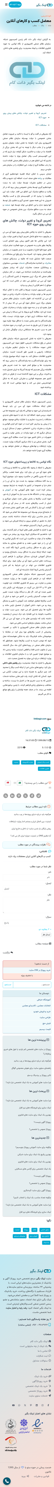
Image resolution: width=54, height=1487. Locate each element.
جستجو (8, 984)
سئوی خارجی (45, 1230)
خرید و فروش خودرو (42, 1011)
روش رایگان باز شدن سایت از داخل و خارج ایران (31, 828)
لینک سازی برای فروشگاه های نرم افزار (35, 1107)
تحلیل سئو (45, 1236)
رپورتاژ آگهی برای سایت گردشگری (37, 1190)
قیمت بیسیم (45, 1029)
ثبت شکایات (42, 1356)
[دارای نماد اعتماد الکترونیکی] (37, 1426)
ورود (23, 1476)
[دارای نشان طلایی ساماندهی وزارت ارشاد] (10, 1426)
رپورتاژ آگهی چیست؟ (42, 1122)
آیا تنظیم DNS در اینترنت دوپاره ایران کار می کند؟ (31, 835)
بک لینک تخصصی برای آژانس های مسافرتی (33, 1169)
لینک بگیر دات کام (39, 1341)
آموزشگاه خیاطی (44, 999)
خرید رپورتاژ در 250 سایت (39, 970)
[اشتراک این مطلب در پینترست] (19, 796)
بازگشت (7, 953)
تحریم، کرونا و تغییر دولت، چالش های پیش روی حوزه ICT (24, 115)
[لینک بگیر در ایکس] (25, 1405)
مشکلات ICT (41, 125)
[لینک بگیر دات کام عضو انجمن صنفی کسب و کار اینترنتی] (24, 1426)
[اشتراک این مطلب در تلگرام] (39, 796)
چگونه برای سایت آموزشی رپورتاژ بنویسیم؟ (33, 1147)
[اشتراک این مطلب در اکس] (26, 796)
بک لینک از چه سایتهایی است (34, 1346)
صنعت (7, 205)
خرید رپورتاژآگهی (40, 1381)
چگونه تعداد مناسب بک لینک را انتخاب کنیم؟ (32, 1197)
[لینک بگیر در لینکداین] (37, 1405)
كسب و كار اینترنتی (43, 762)
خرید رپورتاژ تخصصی (38, 1391)
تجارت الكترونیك (27, 762)
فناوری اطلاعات (44, 768)
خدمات (22, 263)
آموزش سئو (33, 1236)
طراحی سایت (45, 1017)
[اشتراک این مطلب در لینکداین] (12, 796)
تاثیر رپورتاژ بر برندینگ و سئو (39, 1075)
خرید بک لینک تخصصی (37, 1386)
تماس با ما (43, 1351)
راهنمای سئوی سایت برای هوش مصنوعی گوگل (31, 1068)
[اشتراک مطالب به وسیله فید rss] (6, 796)
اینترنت (16, 762)
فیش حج (47, 1023)
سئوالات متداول (40, 1361)
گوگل (34, 1230)
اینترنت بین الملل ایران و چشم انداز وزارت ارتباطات (30, 821)
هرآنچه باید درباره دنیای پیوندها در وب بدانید (32, 814)
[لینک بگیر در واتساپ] (19, 1405)
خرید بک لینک (41, 1376)
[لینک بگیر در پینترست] (31, 1405)
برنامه (40, 178)
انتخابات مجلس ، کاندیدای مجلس (36, 1005)
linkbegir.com (40, 719)
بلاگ (42, 25)
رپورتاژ (26, 1230)
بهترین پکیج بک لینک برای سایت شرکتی (34, 1154)
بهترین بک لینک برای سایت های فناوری (34, 1115)
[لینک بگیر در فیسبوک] (48, 1405)
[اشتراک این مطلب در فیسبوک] (32, 796)
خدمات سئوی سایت (38, 1396)
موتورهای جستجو (19, 1236)
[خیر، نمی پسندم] (8, 783)
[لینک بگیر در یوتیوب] (13, 1405)
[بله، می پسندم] (20, 783)
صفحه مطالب (42, 944)
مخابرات (47, 263)
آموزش (8, 489)
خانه (49, 25)
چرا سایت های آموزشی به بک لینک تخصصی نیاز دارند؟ (28, 1082)
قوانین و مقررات (41, 1476)
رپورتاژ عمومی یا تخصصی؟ (40, 1129)
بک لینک (46, 1242)
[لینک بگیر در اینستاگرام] (42, 1405)
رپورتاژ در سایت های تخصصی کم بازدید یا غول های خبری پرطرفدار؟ (27, 1051)
